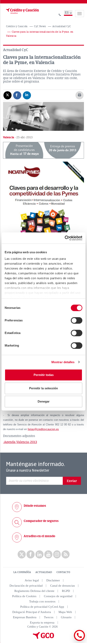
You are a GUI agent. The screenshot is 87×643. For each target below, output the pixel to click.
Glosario (66, 617)
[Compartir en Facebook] (17, 95)
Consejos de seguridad (58, 596)
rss (65, 554)
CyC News (40, 26)
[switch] (76, 320)
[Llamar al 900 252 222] (60, 14)
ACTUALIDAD (43, 572)
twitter (21, 554)
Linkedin (39, 554)
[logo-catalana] (43, 638)
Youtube (48, 554)
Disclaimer (53, 580)
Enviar (72, 481)
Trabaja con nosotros (42, 601)
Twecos (48, 617)
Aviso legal (32, 580)
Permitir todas (44, 375)
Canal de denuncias (62, 585)
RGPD (66, 591)
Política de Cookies (24, 596)
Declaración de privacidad (26, 585)
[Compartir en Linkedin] (26, 95)
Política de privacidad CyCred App (42, 606)
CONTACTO (63, 572)
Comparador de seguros (41, 521)
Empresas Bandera (24, 617)
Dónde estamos (35, 506)
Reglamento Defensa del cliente (34, 591)
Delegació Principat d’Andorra (31, 612)
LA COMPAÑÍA (22, 572)
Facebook (30, 554)
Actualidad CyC (61, 26)
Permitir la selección (43, 388)
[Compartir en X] (7, 95)
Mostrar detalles (63, 362)
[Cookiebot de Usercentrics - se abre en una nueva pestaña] (64, 238)
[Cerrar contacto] (68, 640)
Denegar (44, 401)
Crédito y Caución (17, 26)
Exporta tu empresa (42, 622)
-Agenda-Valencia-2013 (20, 442)
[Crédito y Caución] (22, 11)
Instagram (57, 554)
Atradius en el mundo (39, 536)
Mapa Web (65, 612)
